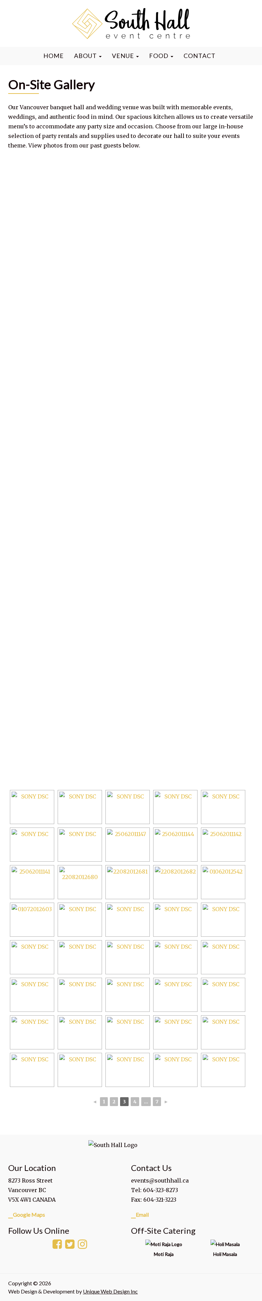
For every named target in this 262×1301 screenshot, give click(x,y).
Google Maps (29, 1214)
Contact (200, 55)
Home (53, 55)
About (86, 55)
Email (142, 1214)
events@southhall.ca (160, 1180)
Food (159, 55)
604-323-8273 (160, 1190)
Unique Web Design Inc (110, 1291)
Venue (123, 55)
